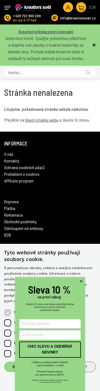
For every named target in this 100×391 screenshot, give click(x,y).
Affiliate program (19, 180)
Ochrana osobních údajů (24, 167)
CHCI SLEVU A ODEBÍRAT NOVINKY (50, 349)
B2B (7, 234)
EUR (92, 7)
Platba (9, 208)
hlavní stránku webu (41, 119)
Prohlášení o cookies (21, 174)
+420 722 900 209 (27, 15)
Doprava (11, 201)
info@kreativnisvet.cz (78, 18)
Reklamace (13, 214)
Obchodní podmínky (20, 221)
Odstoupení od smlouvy (23, 228)
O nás (8, 154)
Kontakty (11, 160)
